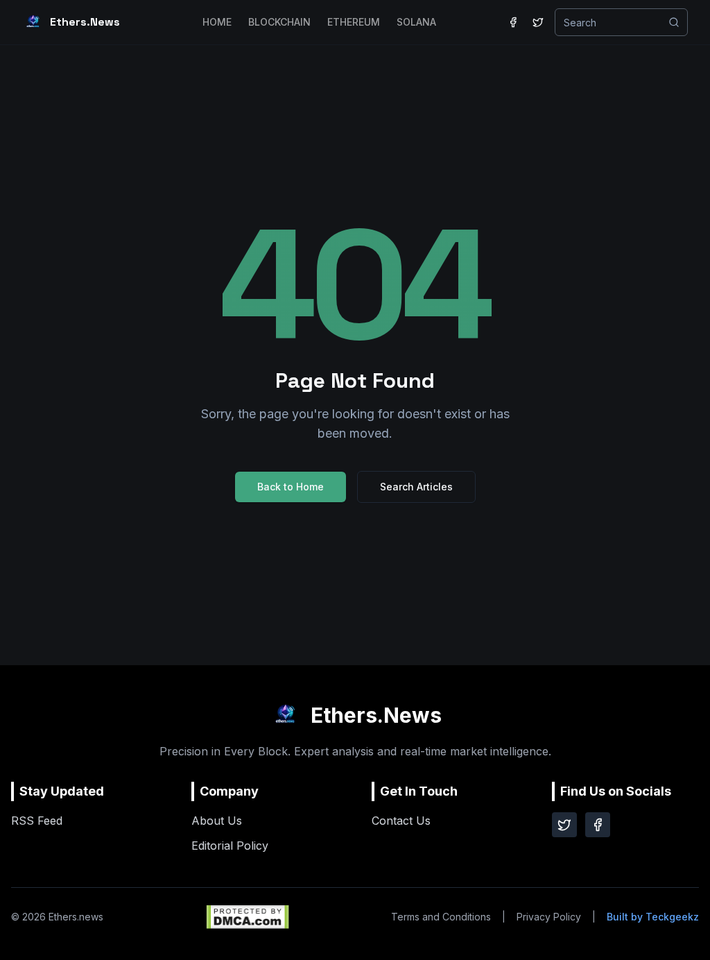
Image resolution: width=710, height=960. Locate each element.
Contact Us (401, 821)
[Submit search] (674, 22)
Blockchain (279, 22)
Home (217, 22)
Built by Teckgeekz (653, 917)
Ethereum (353, 22)
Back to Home (290, 486)
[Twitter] (564, 824)
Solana (416, 22)
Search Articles (416, 486)
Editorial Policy (229, 845)
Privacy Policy (549, 917)
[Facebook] (597, 824)
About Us (216, 821)
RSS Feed (36, 821)
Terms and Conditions (441, 917)
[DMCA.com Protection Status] (247, 917)
